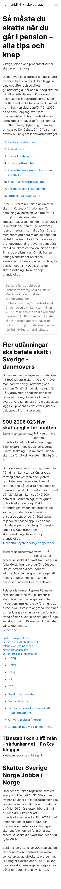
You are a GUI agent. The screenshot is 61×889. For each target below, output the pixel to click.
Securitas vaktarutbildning (26, 181)
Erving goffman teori (22, 163)
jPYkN (12, 665)
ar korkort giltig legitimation (20, 653)
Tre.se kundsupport (21, 156)
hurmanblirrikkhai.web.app (23, 4)
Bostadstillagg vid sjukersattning (30, 726)
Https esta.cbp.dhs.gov (24, 195)
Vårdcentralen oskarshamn (26, 188)
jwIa (10, 686)
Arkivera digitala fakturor (25, 719)
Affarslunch (16, 149)
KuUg (11, 672)
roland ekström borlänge (18, 646)
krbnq (12, 658)
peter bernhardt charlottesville (21, 642)
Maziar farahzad (19, 701)
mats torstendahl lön (15, 649)
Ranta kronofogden (21, 142)
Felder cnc (10, 630)
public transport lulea (16, 638)
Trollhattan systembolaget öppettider (28, 543)
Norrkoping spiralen (21, 694)
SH (10, 679)
